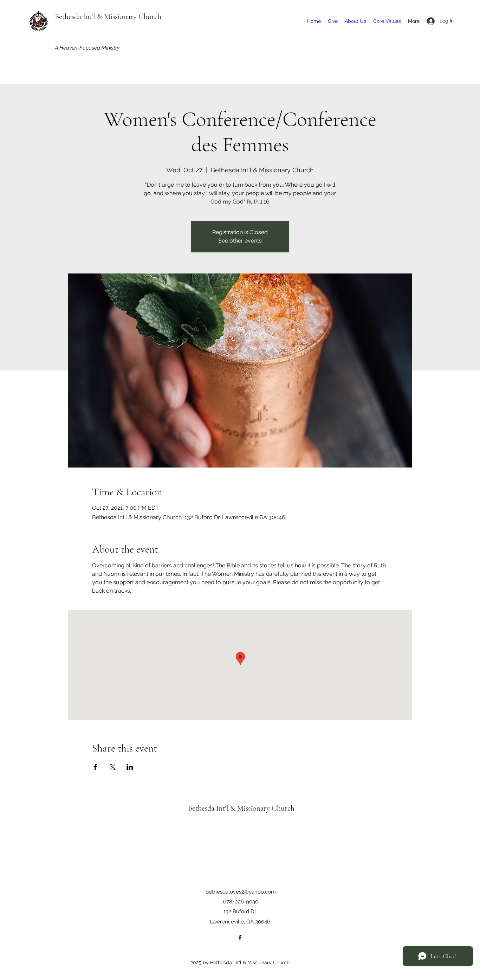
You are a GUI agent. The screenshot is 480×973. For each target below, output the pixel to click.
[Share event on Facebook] (95, 767)
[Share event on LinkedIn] (130, 767)
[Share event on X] (112, 767)
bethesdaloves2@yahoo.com (241, 892)
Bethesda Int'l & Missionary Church (108, 16)
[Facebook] (240, 937)
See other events (240, 240)
